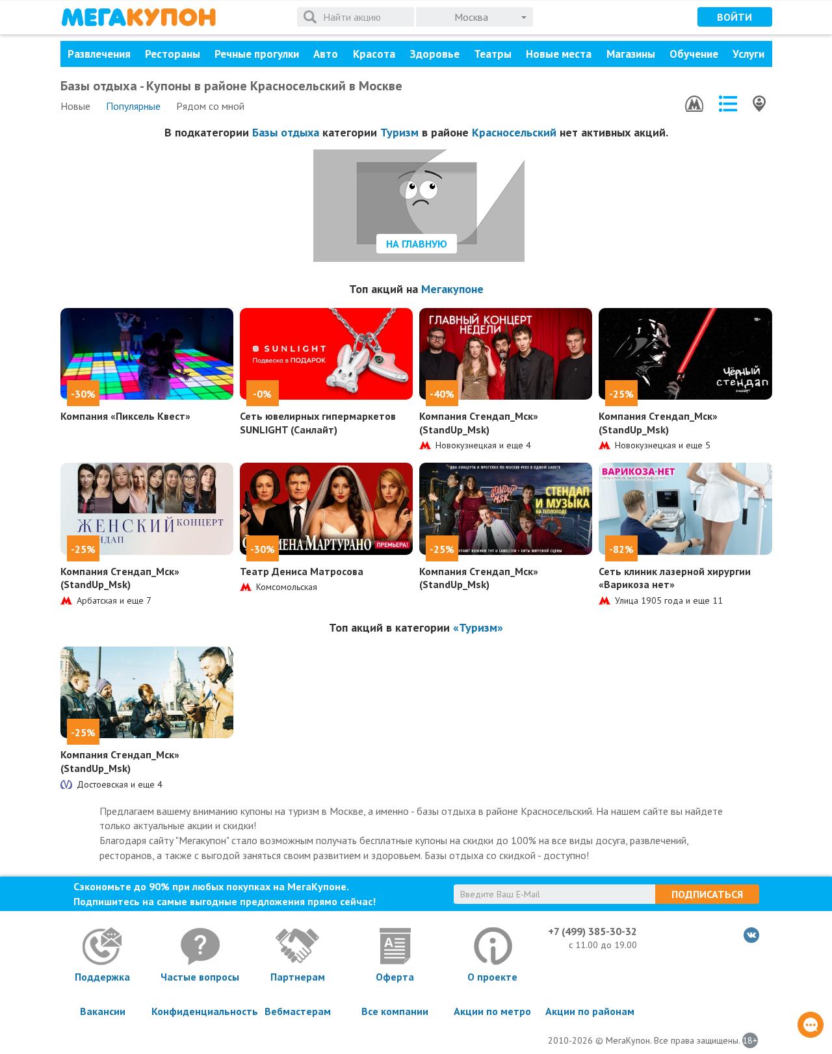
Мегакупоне (452, 288)
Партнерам (297, 976)
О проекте (492, 976)
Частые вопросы (200, 976)
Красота (374, 54)
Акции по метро (492, 1011)
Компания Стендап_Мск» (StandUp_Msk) (478, 422)
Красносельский (514, 132)
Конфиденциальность (200, 1011)
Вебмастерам (298, 1011)
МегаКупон (138, 17)
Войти (734, 16)
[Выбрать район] (728, 104)
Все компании (394, 1011)
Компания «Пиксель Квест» (125, 415)
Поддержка (102, 976)
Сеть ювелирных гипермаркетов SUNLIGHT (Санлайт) (318, 422)
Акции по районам (589, 1011)
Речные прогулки (256, 54)
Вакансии (102, 1011)
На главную (416, 243)
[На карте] (759, 104)
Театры (493, 54)
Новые (75, 105)
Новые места (559, 54)
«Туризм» (478, 627)
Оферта (395, 976)
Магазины (630, 54)
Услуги (748, 54)
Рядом (210, 105)
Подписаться (707, 894)
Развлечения (99, 54)
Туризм (399, 132)
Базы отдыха (285, 132)
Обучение (694, 54)
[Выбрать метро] (694, 104)
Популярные (133, 105)
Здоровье (435, 54)
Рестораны (172, 54)
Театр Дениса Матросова (301, 571)
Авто (325, 54)
